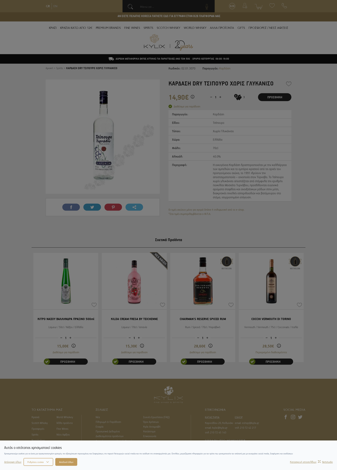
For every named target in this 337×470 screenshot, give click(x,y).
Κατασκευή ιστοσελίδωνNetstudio (311, 462)
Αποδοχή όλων (66, 461)
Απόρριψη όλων (12, 462)
